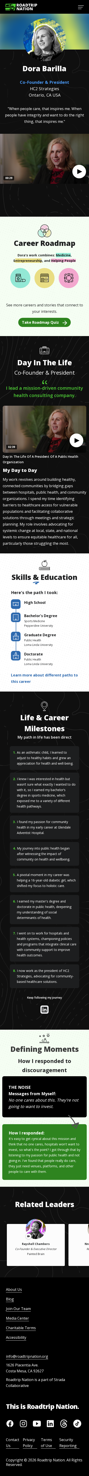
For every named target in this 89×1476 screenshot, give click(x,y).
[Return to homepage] (21, 7)
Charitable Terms (21, 1327)
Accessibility (16, 1337)
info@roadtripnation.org (27, 1356)
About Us (14, 1289)
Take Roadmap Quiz (40, 322)
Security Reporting (68, 1442)
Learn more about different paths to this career (44, 678)
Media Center (17, 1318)
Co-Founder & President (44, 82)
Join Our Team (18, 1308)
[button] (79, 172)
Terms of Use (46, 1442)
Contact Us (12, 1442)
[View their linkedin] (44, 1009)
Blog (10, 1299)
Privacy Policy (29, 1442)
